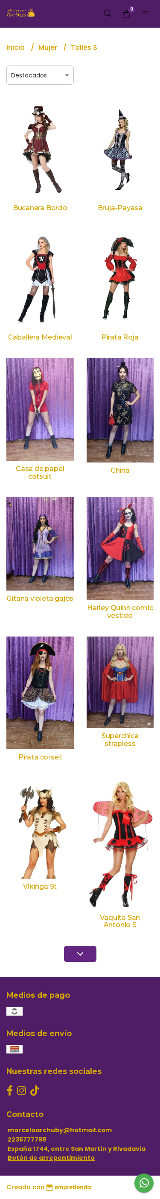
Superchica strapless (120, 740)
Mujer (48, 47)
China (120, 470)
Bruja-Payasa (120, 208)
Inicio (16, 47)
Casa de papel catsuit (40, 472)
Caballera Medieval (40, 337)
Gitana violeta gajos (39, 598)
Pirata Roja (120, 337)
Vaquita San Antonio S (120, 921)
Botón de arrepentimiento (51, 1157)
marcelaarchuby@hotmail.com (60, 1130)
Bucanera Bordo (40, 208)
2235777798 (27, 1139)
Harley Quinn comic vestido (120, 611)
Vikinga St (40, 886)
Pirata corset (39, 757)
